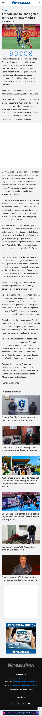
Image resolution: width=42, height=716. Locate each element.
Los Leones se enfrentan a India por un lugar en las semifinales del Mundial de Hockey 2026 (20, 517)
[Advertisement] (21, 145)
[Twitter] (24, 704)
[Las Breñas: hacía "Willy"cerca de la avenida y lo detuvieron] (21, 534)
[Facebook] (13, 704)
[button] (5, 3)
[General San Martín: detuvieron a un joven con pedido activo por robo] (21, 405)
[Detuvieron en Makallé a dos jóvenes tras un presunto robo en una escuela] (21, 435)
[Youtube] (29, 704)
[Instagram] (18, 704)
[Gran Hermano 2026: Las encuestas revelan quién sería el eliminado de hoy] (21, 565)
